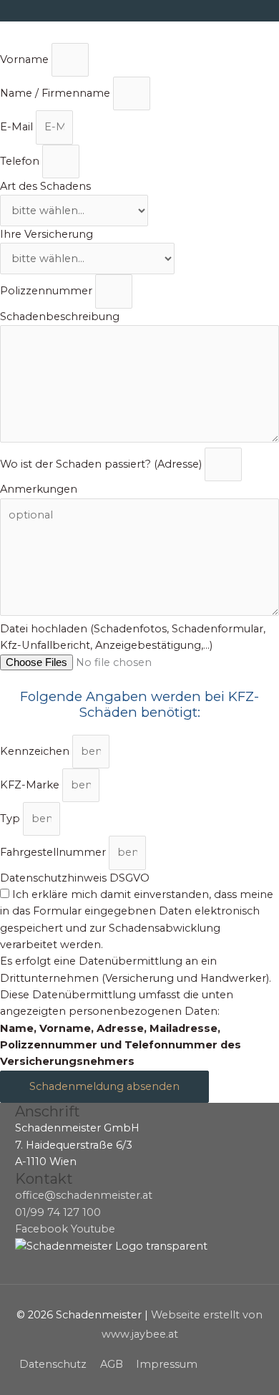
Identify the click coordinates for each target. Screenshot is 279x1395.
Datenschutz (53, 1364)
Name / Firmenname (56, 93)
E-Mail (18, 126)
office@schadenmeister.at (83, 1195)
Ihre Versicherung (46, 234)
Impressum (166, 1364)
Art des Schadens (45, 186)
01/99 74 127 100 (58, 1212)
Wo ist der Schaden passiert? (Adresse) (102, 464)
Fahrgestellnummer (54, 852)
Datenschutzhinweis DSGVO (75, 878)
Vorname (26, 59)
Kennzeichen (36, 751)
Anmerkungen (38, 489)
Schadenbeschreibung (59, 316)
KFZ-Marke (31, 784)
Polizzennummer (47, 290)
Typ (11, 818)
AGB (111, 1364)
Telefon (21, 161)
